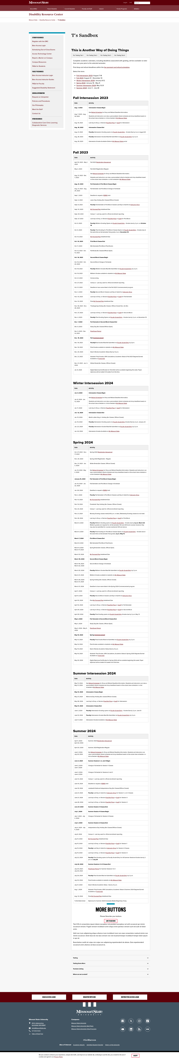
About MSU (33, 9)
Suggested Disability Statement (43, 88)
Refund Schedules (96, 112)
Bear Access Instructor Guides (43, 79)
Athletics (136, 9)
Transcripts (101, 359)
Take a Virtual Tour (37, 1034)
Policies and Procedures (41, 101)
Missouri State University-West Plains (82, 1026)
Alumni (101, 9)
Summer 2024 (81, 88)
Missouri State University (78, 1023)
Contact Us (36, 113)
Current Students (70, 9)
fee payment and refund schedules (116, 67)
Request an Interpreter (40, 97)
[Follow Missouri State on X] (131, 1020)
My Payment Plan (95, 209)
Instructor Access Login (130, 997)
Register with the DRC (40, 41)
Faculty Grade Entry (119, 132)
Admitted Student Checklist (95, 1045)
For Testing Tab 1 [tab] (78, 55)
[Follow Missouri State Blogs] (139, 1029)
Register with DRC (89, 997)
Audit (118, 123)
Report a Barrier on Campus (42, 58)
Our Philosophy (37, 105)
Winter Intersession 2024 (85, 80)
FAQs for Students (38, 66)
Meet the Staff (37, 109)
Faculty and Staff (87, 9)
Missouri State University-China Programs (83, 1029)
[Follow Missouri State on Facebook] (122, 1020)
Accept (135, 1056)
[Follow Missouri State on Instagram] (139, 1020)
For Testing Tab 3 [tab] (106, 55)
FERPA (105, 195)
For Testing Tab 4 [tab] (119, 55)
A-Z (131, 3)
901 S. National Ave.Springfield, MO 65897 (39, 1024)
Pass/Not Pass (110, 798)
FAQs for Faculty (38, 83)
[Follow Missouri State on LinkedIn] (131, 1029)
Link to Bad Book (111, 921)
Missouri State (33, 20)
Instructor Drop (135, 205)
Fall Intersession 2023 (84, 75)
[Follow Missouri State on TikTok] (147, 1020)
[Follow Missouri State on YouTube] (122, 1029)
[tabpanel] (110, 481)
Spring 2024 (80, 83)
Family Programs (122, 9)
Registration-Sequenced (103, 162)
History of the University (112, 1045)
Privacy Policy (58, 1057)
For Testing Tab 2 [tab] (92, 55)
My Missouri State (121, 118)
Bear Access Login (39, 45)
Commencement (98, 338)
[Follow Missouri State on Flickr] (147, 1029)
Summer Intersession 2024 (86, 85)
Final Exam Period (95, 331)
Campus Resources (39, 62)
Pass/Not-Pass (110, 123)
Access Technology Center (42, 54)
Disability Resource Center (46, 14)
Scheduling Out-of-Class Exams (43, 49)
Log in (125, 3)
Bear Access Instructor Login (42, 75)
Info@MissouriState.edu (39, 1028)
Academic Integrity (79, 1045)
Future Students (52, 9)
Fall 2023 (79, 78)
